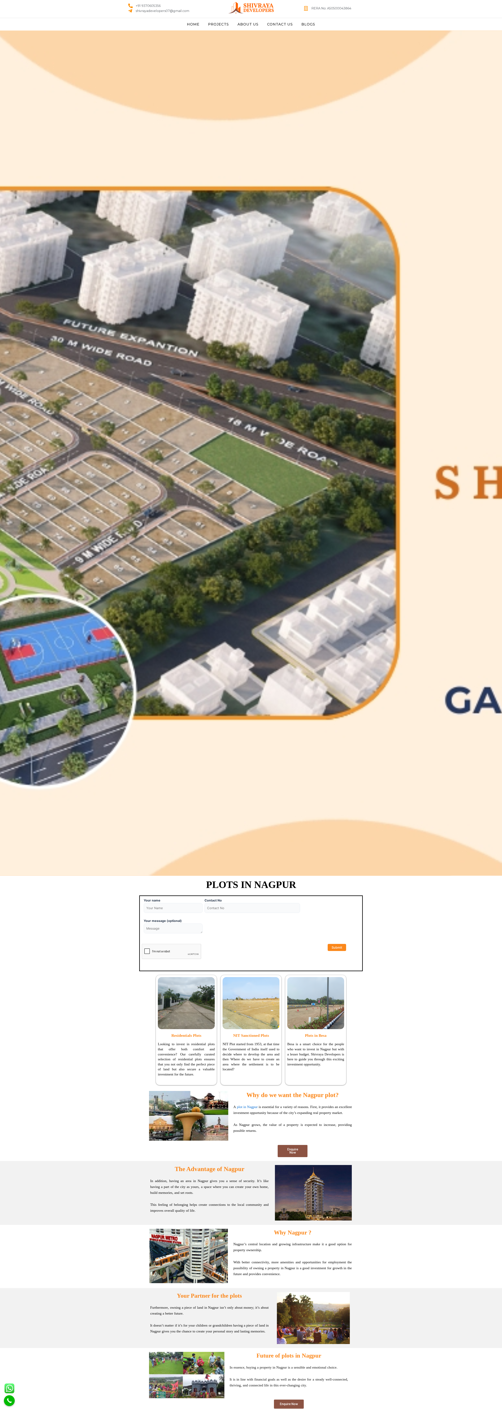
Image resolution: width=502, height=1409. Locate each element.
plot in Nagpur (247, 1107)
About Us (247, 24)
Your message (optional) (163, 921)
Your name (152, 900)
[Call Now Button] (9, 1400)
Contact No (213, 900)
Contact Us (280, 24)
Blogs (308, 24)
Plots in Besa (315, 1035)
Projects (218, 24)
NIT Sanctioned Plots (251, 1035)
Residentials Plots (186, 1035)
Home (193, 24)
